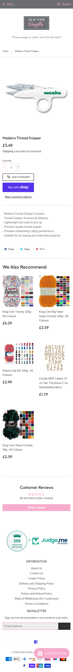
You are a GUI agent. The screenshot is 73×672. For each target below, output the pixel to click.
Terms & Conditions (36, 603)
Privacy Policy (36, 588)
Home (5, 51)
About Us (36, 568)
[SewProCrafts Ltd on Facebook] (36, 642)
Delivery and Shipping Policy (36, 583)
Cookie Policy (36, 578)
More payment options (18, 196)
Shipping (8, 151)
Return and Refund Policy (36, 593)
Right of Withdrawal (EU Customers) (36, 598)
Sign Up (64, 626)
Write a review (36, 507)
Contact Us (36, 573)
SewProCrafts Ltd (27, 652)
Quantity (7, 160)
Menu (10, 4)
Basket (65, 4)
